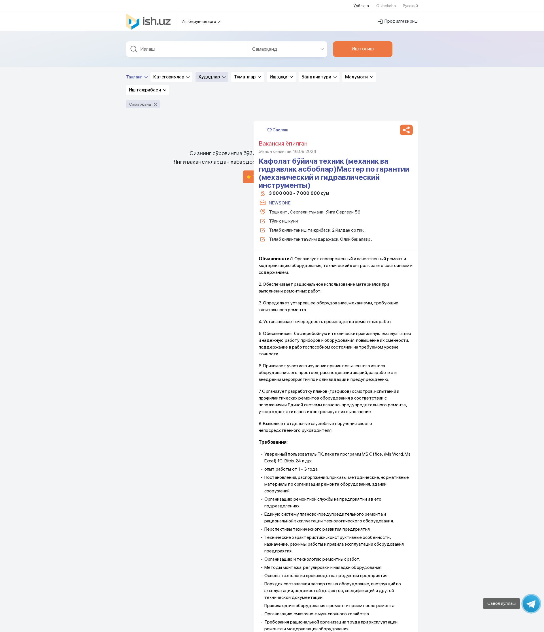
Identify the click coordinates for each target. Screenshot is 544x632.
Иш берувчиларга (199, 21)
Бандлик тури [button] (316, 77)
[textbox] (187, 49)
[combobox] (187, 49)
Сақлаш (280, 130)
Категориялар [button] (169, 77)
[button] (406, 130)
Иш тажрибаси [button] (145, 90)
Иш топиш (363, 49)
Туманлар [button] (245, 77)
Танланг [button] (134, 77)
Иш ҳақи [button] (279, 77)
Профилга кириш (401, 21)
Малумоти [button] (357, 77)
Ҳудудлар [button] (209, 77)
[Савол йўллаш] (531, 603)
